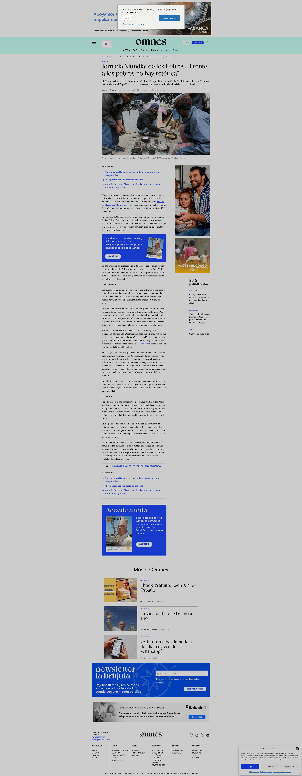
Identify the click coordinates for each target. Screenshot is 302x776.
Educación (117, 753)
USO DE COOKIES (139, 773)
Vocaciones (117, 760)
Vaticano (166, 50)
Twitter (195, 755)
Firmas (135, 746)
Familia (114, 758)
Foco (114, 746)
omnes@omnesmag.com (101, 740)
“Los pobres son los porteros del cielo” (124, 179)
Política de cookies (254, 772)
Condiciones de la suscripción (186, 773)
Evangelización (118, 755)
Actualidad (106, 57)
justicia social (144, 343)
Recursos (156, 746)
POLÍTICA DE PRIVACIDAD (123, 773)
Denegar (270, 766)
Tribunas (135, 755)
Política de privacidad (266, 772)
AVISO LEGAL (109, 773)
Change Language (169, 18)
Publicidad (176, 753)
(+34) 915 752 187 (98, 737)
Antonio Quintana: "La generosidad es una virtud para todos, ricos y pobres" (132, 186)
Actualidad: (130, 50)
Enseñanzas (157, 755)
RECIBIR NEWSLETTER (195, 689)
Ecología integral (120, 750)
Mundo (155, 50)
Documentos (157, 753)
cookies (159, 682)
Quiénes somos (178, 750)
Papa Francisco (153, 466)
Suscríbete (198, 42)
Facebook (196, 753)
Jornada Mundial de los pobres (127, 466)
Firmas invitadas (138, 753)
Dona (187, 42)
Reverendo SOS (158, 765)
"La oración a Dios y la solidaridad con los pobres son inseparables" (132, 174)
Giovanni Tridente (109, 90)
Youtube (195, 758)
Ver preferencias (289, 766)
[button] (297, 748)
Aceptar (250, 766)
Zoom (176, 50)
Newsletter (197, 750)
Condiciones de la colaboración (282, 772)
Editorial (136, 750)
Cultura (145, 50)
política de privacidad (191, 679)
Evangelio (156, 758)
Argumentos (157, 750)
